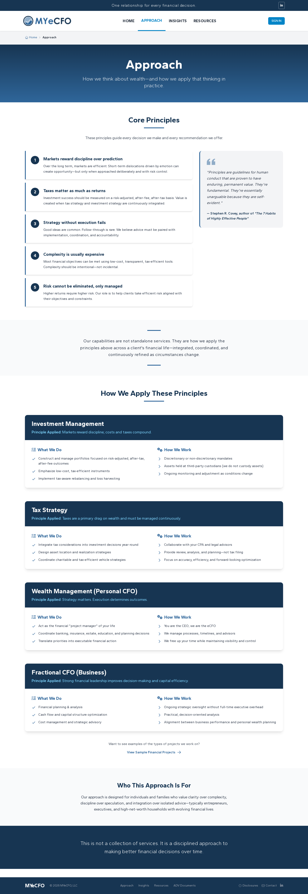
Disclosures (250, 885)
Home (129, 21)
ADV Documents (184, 885)
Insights (178, 21)
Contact (271, 885)
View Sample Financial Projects (151, 752)
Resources (205, 21)
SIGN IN (276, 21)
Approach (151, 20)
